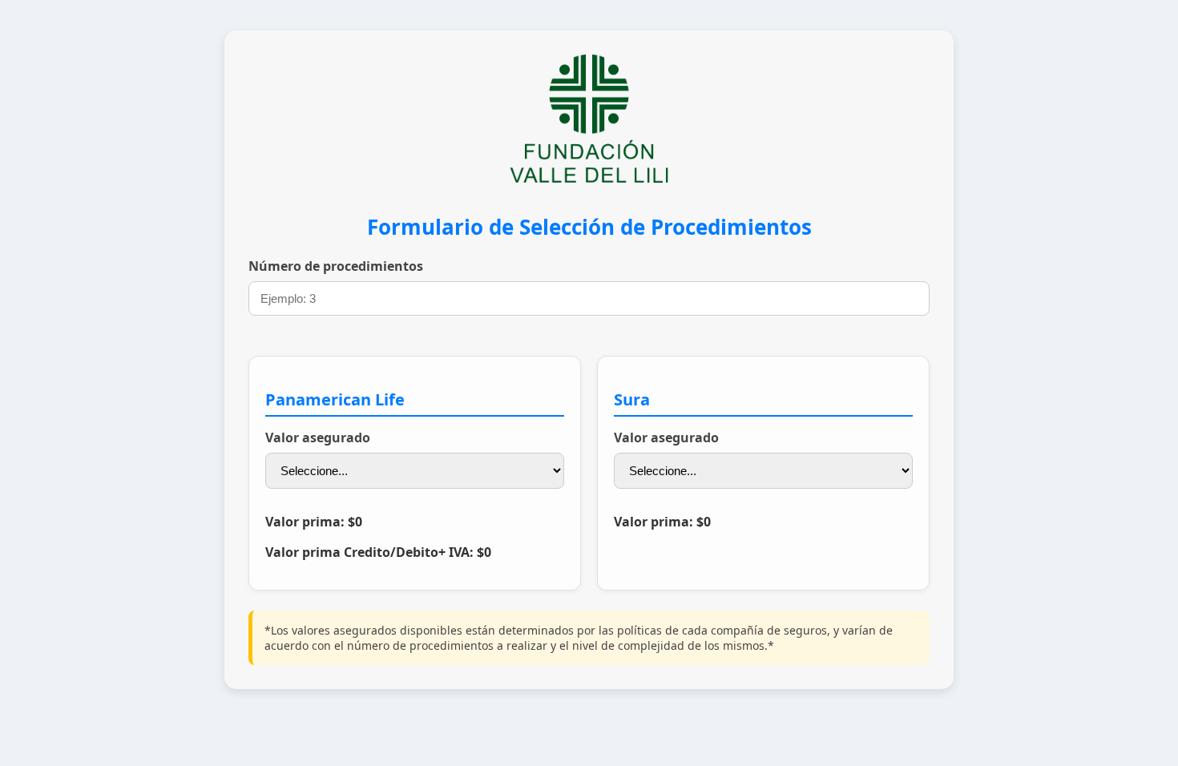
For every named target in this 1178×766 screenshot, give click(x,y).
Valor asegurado (317, 437)
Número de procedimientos (335, 266)
